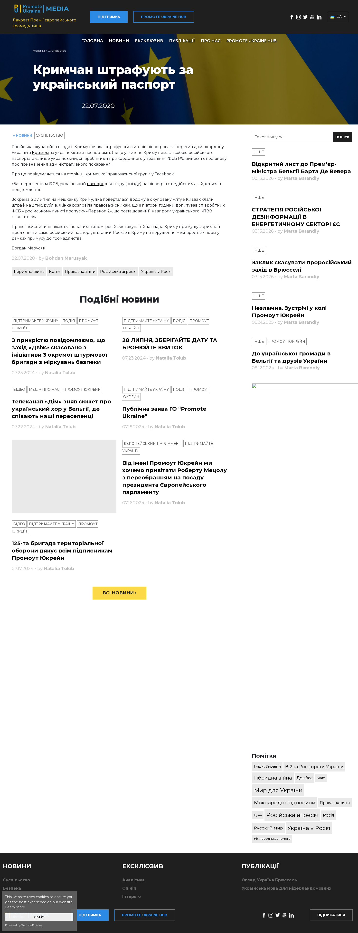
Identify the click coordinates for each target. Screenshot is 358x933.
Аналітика (133, 880)
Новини (119, 40)
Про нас (211, 40)
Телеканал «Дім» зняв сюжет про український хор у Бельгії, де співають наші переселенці (61, 408)
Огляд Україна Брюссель (269, 880)
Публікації (182, 40)
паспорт (95, 183)
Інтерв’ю (131, 896)
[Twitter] (305, 16)
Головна (92, 40)
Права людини (80, 271)
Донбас (304, 777)
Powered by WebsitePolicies (23, 925)
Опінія (129, 888)
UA (339, 17)
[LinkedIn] (319, 16)
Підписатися (331, 915)
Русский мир (268, 827)
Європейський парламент (152, 443)
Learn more (15, 907)
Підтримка (109, 17)
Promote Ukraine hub (163, 17)
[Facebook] (291, 16)
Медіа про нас (44, 389)
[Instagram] (298, 16)
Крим (54, 271)
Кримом (40, 152)
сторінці (75, 174)
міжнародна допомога (272, 838)
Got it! (39, 917)
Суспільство (57, 50)
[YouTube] (312, 16)
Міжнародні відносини (284, 803)
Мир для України (278, 790)
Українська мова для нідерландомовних (286, 888)
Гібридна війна (29, 271)
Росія (328, 815)
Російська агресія (118, 271)
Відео (19, 389)
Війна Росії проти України (314, 766)
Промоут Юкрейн (82, 389)
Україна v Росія (156, 271)
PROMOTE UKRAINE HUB (251, 40)
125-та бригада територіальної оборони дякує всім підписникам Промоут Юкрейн (62, 550)
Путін (258, 815)
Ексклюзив (149, 40)
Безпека (12, 888)
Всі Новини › (119, 593)
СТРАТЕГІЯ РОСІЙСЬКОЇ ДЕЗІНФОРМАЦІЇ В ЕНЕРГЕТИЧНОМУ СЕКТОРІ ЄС (296, 217)
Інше (258, 152)
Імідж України (267, 766)
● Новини (23, 135)
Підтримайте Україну (35, 321)
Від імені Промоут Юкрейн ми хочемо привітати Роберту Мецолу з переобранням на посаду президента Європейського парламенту (174, 477)
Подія (68, 321)
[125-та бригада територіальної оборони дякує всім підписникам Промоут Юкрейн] (64, 476)
